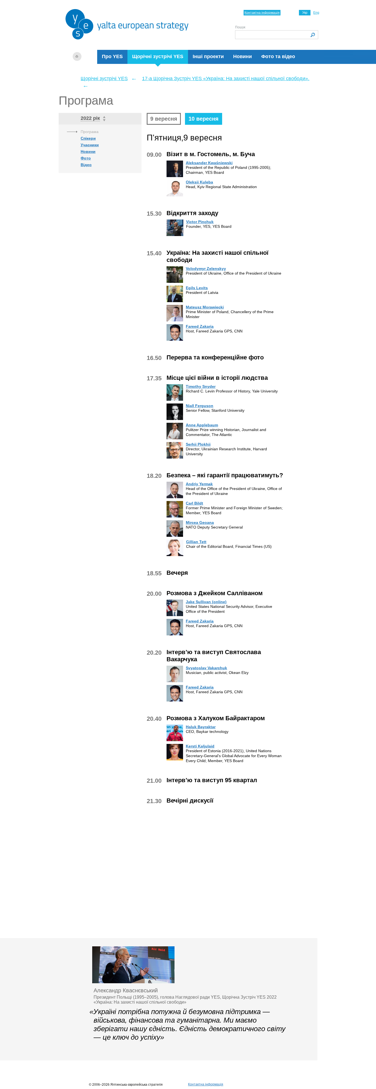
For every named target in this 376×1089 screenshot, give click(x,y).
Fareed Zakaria (200, 326)
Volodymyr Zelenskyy (206, 268)
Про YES (112, 56)
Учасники (90, 145)
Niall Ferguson (199, 405)
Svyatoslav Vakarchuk (206, 668)
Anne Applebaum (202, 425)
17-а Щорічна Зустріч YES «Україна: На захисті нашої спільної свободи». (225, 78)
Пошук (240, 27)
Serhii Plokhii (198, 444)
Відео (86, 164)
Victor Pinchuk (200, 222)
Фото (86, 158)
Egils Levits (197, 288)
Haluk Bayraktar (201, 727)
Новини (242, 56)
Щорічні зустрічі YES (157, 56)
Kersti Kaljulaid (200, 746)
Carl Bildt (194, 503)
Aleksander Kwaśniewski (209, 163)
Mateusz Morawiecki (205, 307)
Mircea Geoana (200, 522)
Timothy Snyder (201, 386)
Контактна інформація (262, 13)
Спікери (88, 138)
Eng (316, 13)
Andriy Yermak (199, 484)
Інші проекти (208, 56)
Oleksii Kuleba (199, 182)
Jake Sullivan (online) (206, 602)
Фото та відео (278, 56)
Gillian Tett (196, 542)
